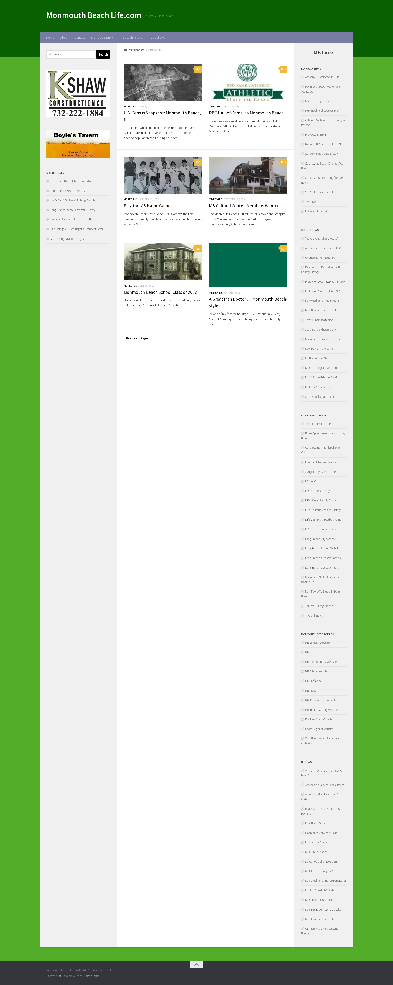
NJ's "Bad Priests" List (318, 900)
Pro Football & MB (315, 135)
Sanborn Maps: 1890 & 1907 (321, 154)
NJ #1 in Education (316, 852)
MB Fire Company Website (321, 662)
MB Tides (310, 691)
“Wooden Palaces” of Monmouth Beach (73, 219)
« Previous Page (136, 338)
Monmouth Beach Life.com (93, 15)
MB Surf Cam (313, 681)
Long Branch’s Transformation (323, 558)
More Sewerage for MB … (320, 101)
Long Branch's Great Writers (322, 568)
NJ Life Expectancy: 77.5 (319, 871)
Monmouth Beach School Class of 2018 (160, 292)
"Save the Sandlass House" (321, 239)
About (64, 37)
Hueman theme (91, 975)
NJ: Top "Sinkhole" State (319, 890)
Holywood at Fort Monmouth (322, 301)
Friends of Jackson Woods (320, 462)
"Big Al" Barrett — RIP (318, 424)
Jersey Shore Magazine (319, 320)
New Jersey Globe (316, 842)
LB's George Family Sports (321, 500)
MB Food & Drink (102, 37)
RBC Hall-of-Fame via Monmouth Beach (246, 113)
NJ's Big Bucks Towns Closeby (323, 910)
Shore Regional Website (319, 729)
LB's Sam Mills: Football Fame (323, 520)
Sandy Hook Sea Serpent (320, 397)
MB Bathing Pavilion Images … (68, 239)
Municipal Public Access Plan (322, 111)
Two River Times (315, 202)
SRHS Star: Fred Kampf (319, 192)
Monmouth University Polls (321, 833)
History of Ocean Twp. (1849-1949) (325, 282)
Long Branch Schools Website (322, 548)
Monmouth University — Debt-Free (325, 339)
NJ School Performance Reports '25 (325, 881)
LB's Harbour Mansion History (323, 510)
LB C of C (310, 481)
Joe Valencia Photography (320, 330)
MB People (130, 106)
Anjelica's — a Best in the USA (323, 248)
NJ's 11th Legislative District (322, 368)
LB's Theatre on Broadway (321, 529)
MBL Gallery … (157, 37)
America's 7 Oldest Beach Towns (324, 785)
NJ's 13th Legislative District (322, 377)
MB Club (310, 652)
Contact (80, 37)
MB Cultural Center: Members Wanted (244, 205)
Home (50, 37)
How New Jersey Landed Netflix (324, 310)
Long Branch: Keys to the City (67, 191)
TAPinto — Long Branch (319, 606)
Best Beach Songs (315, 823)
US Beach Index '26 (316, 211)
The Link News (314, 616)
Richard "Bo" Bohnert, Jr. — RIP (323, 144)
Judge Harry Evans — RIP (320, 472)
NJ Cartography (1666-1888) (321, 861)
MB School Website (316, 671)
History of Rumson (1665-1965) (323, 291)
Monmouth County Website (321, 710)
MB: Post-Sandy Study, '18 (320, 700)
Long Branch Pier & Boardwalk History (72, 210)
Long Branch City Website (320, 539)
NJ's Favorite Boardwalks (320, 919)
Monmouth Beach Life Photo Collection (73, 181)
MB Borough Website (317, 643)
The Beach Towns (130, 37)
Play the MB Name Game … (150, 205)
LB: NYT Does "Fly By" (318, 491)
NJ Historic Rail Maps (317, 358)
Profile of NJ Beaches (317, 387)
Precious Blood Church (318, 719)
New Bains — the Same (319, 349)
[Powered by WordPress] (60, 976)
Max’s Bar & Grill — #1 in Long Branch (72, 200)
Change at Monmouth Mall (321, 258)
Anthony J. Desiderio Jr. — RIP (323, 77)
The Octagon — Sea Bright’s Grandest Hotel (76, 229)
